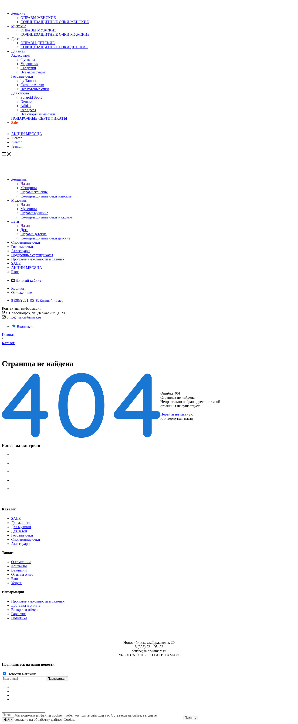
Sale (14, 123)
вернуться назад (180, 418)
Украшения (29, 64)
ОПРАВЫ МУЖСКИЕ (38, 30)
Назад (25, 184)
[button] (16, 138)
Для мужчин (21, 527)
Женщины (28, 188)
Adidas (25, 106)
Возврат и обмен (24, 610)
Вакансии (19, 570)
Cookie (69, 719)
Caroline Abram (32, 85)
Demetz (26, 102)
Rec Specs (28, 110)
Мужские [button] (18, 26)
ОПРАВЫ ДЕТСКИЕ (37, 43)
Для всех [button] (18, 51)
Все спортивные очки (37, 114)
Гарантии (18, 614)
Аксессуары (20, 55)
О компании (21, 562)
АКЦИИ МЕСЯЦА (26, 134)
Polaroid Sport (31, 97)
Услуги (16, 583)
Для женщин (21, 523)
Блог (15, 579)
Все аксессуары (32, 72)
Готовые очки (22, 76)
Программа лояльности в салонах (37, 601)
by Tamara (28, 81)
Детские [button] (17, 39)
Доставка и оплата (26, 605)
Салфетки (28, 68)
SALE (16, 518)
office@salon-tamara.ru (24, 317)
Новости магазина (22, 674)
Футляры (27, 60)
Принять (190, 717)
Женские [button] (18, 13)
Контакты (19, 566)
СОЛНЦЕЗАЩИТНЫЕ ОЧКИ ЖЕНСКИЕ (54, 22)
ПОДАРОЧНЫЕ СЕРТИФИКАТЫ (39, 118)
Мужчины (28, 209)
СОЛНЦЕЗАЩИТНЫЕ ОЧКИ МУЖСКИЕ (55, 34)
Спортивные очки (25, 539)
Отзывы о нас (22, 574)
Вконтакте (25, 327)
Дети (24, 230)
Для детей (19, 531)
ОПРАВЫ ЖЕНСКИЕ (38, 18)
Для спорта (20, 93)
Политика (19, 618)
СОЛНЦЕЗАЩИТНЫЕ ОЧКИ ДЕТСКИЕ (54, 47)
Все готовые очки (34, 89)
